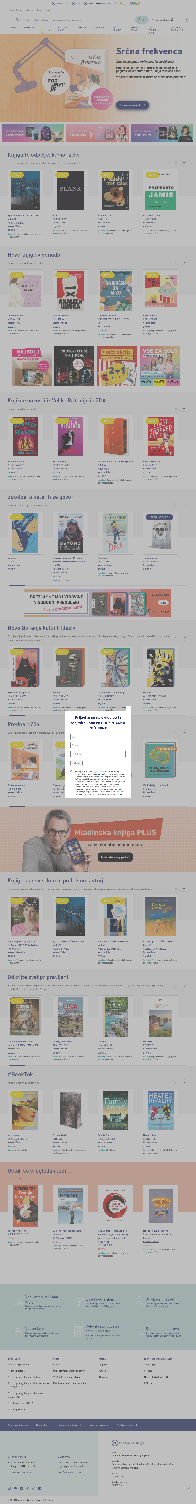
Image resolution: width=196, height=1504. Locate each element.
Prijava (76, 763)
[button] (128, 708)
